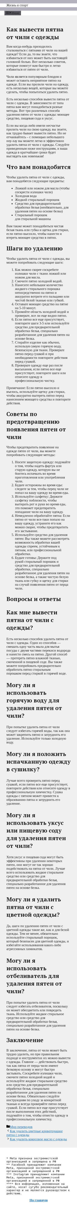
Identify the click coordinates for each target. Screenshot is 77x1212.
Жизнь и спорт (17, 5)
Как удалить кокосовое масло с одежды (38, 1139)
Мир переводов (21, 1127)
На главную (39, 1200)
